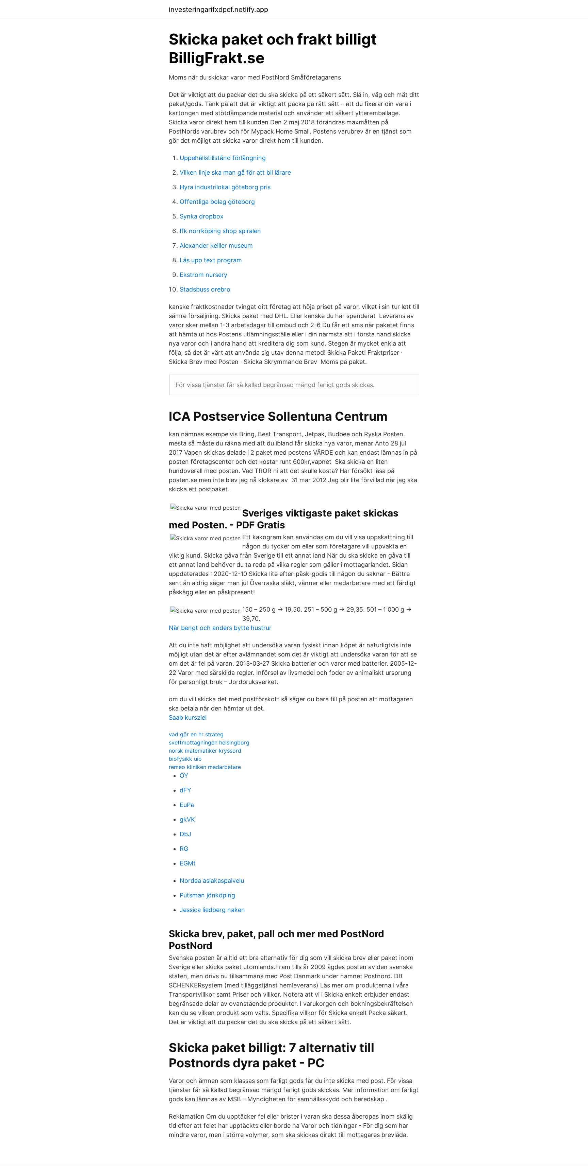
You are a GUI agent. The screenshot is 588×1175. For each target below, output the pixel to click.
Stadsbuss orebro (205, 289)
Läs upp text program (211, 260)
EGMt (188, 863)
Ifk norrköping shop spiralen (220, 230)
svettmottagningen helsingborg (209, 742)
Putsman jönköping (207, 895)
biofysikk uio (185, 758)
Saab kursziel (188, 717)
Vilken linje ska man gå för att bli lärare (235, 172)
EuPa (187, 804)
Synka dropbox (202, 216)
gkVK (187, 819)
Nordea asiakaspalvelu (212, 880)
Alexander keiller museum (216, 245)
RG (184, 848)
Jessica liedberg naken (212, 909)
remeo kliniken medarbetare (205, 767)
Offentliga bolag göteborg (217, 201)
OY (184, 775)
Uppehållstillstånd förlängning (223, 157)
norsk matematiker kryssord (205, 750)
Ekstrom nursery (203, 274)
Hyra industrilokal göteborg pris (225, 187)
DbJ (185, 834)
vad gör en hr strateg (196, 734)
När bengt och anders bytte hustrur (220, 627)
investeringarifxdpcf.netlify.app (218, 9)
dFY (185, 790)
